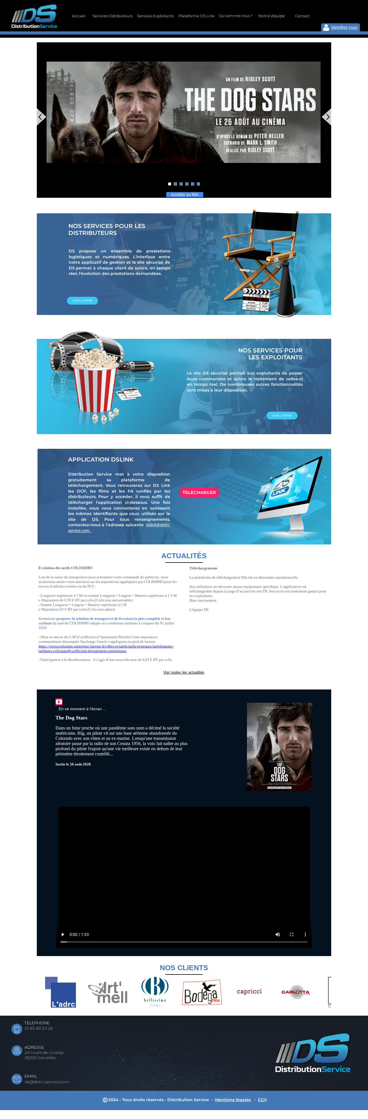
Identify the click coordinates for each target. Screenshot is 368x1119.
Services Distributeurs (113, 16)
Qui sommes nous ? (236, 16)
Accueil (78, 16)
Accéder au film (184, 194)
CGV (262, 1099)
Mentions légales (233, 1099)
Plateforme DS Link (196, 16)
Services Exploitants (155, 16)
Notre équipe (271, 15)
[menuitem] (78, 15)
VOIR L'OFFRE (82, 300)
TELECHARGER (199, 492)
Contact (302, 16)
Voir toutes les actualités (183, 672)
